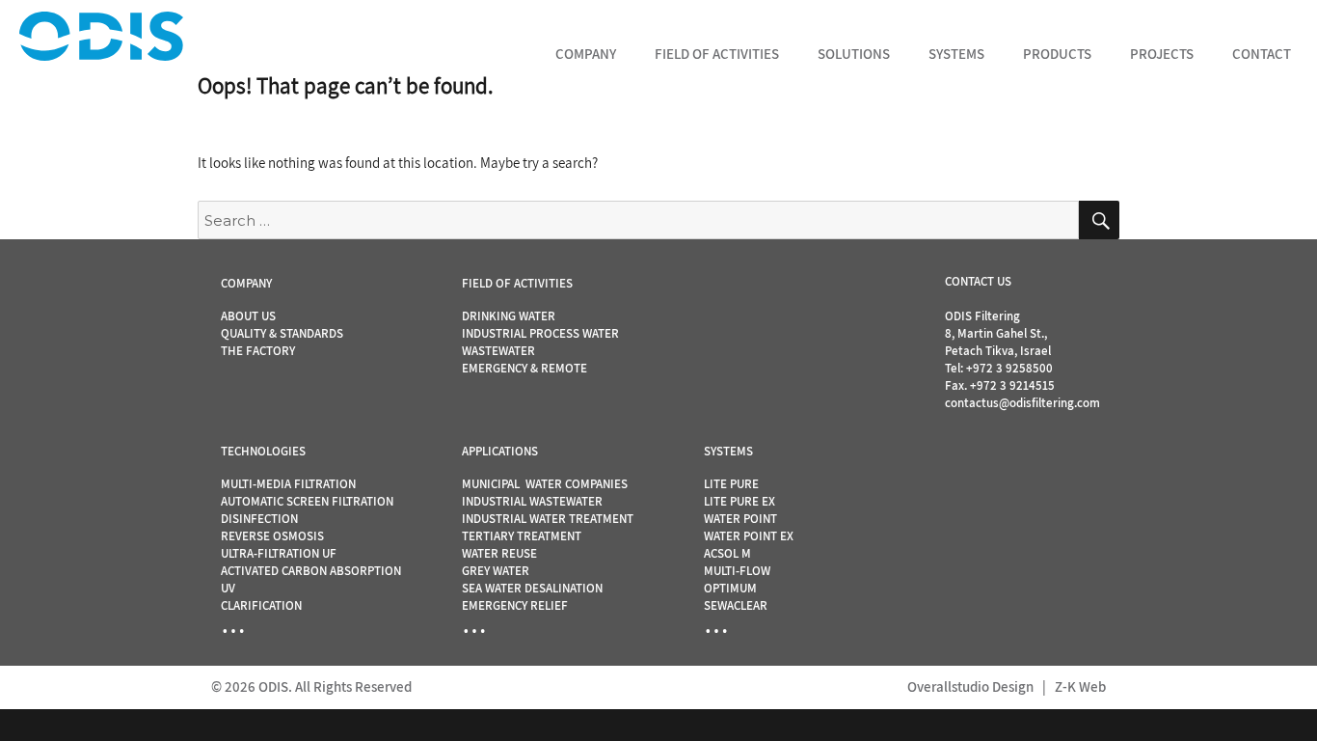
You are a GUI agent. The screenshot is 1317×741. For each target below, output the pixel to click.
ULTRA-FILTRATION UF (278, 553)
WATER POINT (740, 518)
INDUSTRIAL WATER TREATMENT (547, 518)
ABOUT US (248, 316)
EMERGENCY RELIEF (515, 605)
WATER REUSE (499, 553)
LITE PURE (731, 484)
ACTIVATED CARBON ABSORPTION (311, 571)
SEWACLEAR (735, 605)
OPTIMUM (730, 588)
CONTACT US (978, 281)
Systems (956, 53)
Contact (1261, 53)
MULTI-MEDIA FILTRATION (288, 484)
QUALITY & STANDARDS (282, 333)
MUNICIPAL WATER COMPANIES (545, 484)
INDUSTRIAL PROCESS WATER (540, 333)
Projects (1162, 53)
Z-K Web (1080, 686)
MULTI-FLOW (737, 571)
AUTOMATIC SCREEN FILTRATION (307, 501)
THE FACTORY (258, 351)
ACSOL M (727, 553)
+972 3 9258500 (1009, 368)
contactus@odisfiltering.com (1022, 403)
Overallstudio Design (970, 686)
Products (1057, 53)
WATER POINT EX (748, 536)
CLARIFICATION (261, 605)
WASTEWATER (498, 351)
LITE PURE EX (739, 501)
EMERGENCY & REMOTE (524, 368)
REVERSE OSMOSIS (272, 536)
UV (228, 588)
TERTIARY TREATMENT (521, 536)
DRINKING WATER (508, 316)
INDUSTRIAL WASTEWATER (532, 501)
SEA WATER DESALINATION (532, 588)
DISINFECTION (259, 518)
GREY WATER (495, 571)
